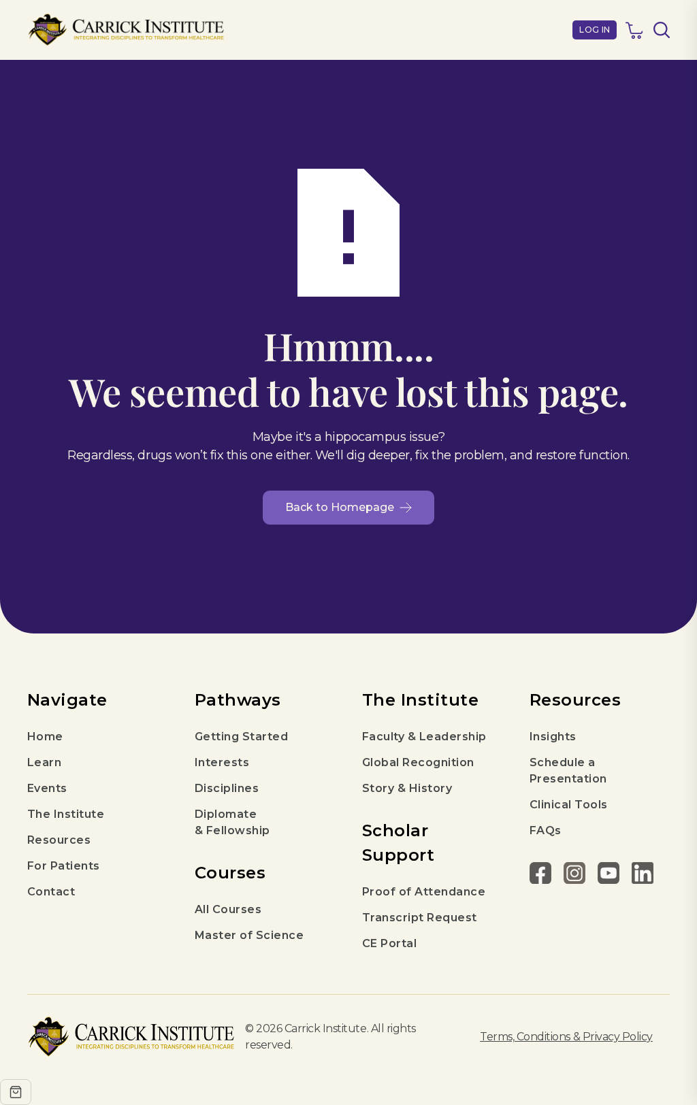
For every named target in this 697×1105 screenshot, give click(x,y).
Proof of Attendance (423, 891)
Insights (553, 736)
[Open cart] (15, 1092)
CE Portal (389, 943)
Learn (44, 762)
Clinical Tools (569, 804)
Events (47, 788)
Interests (222, 762)
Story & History (407, 788)
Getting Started (241, 736)
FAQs (546, 830)
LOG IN (594, 29)
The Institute (65, 814)
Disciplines (227, 788)
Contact (51, 891)
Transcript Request (419, 917)
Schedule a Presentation (568, 770)
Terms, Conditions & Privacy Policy (566, 1036)
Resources (59, 840)
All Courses (228, 909)
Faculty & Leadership (424, 736)
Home (45, 736)
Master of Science (249, 935)
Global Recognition (418, 762)
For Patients (63, 865)
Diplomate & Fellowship (232, 822)
